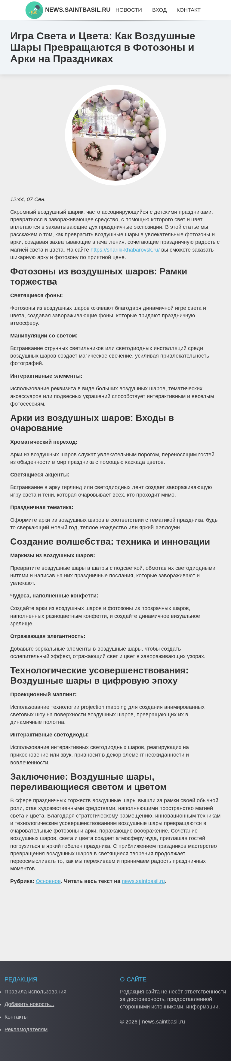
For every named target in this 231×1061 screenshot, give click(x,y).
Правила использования (35, 992)
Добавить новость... (29, 1004)
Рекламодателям (26, 1029)
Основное (48, 881)
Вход (159, 10)
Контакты (16, 1017)
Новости (129, 10)
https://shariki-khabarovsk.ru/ (125, 250)
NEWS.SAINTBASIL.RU (76, 9)
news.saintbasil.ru (143, 881)
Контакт (189, 10)
